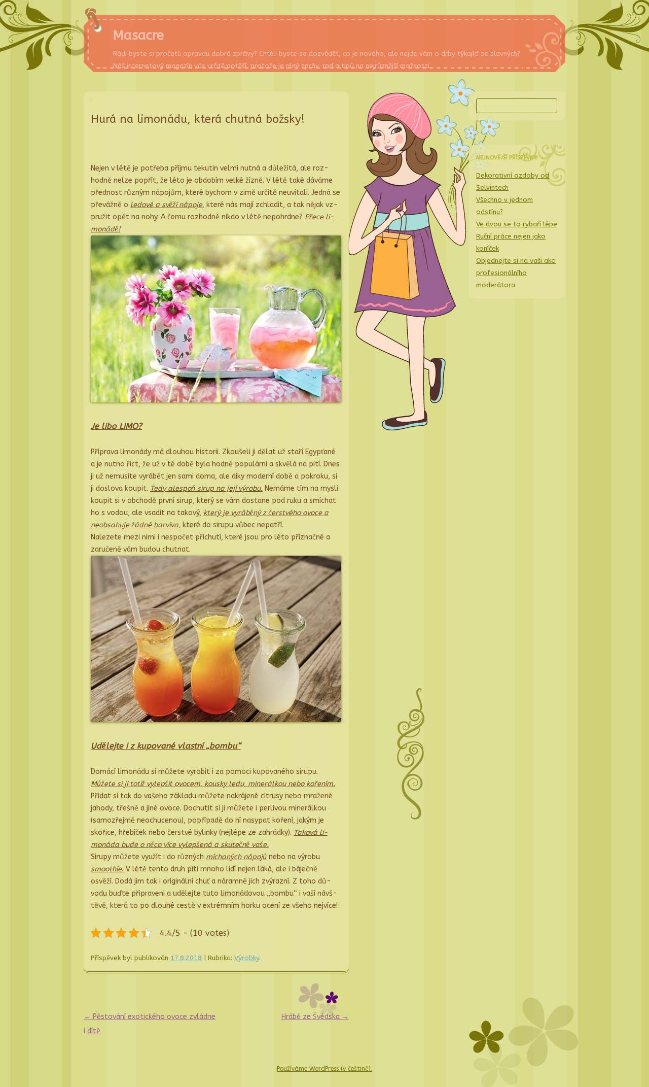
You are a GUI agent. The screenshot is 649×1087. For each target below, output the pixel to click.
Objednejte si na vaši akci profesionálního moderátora (516, 273)
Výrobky (246, 958)
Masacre (138, 35)
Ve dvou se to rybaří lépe (516, 224)
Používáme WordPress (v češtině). (324, 1068)
